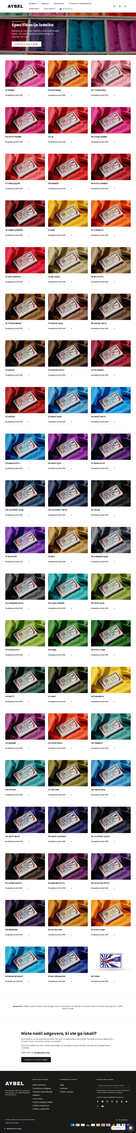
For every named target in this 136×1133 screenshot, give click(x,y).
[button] (67, 9)
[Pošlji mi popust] (129, 1085)
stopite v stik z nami (26, 44)
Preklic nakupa (66, 1092)
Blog (62, 1085)
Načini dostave (39, 1085)
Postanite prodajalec (42, 1088)
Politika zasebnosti (41, 1105)
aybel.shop (15, 1119)
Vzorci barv (38, 1098)
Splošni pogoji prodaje (42, 1102)
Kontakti (64, 1088)
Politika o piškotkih (41, 1109)
